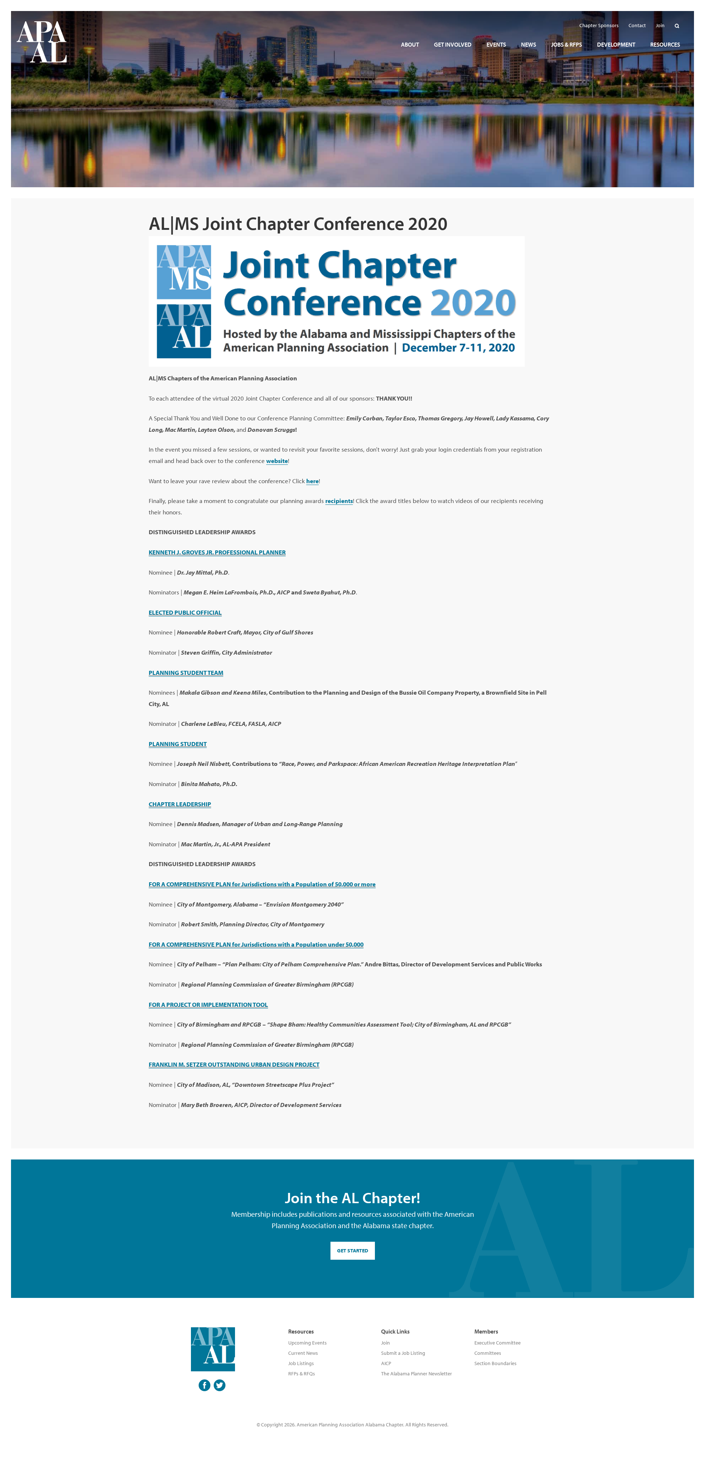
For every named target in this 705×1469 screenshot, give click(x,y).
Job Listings (301, 1363)
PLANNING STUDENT (178, 744)
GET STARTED (352, 1250)
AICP (386, 1363)
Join (385, 1342)
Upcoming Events (307, 1342)
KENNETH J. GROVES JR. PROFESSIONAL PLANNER (217, 552)
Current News (303, 1353)
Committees (487, 1353)
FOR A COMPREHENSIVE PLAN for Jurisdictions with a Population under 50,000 (256, 944)
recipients (339, 500)
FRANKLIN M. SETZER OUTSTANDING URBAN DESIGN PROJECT (234, 1064)
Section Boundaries (495, 1363)
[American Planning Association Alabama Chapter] (42, 41)
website (277, 460)
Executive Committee (497, 1342)
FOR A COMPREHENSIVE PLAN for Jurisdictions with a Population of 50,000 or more (262, 884)
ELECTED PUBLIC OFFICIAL (185, 612)
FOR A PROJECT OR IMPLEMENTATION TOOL (208, 1004)
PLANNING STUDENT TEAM (186, 672)
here (312, 481)
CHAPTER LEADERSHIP (180, 804)
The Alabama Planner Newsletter (416, 1373)
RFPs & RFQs (301, 1373)
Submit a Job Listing (403, 1353)
